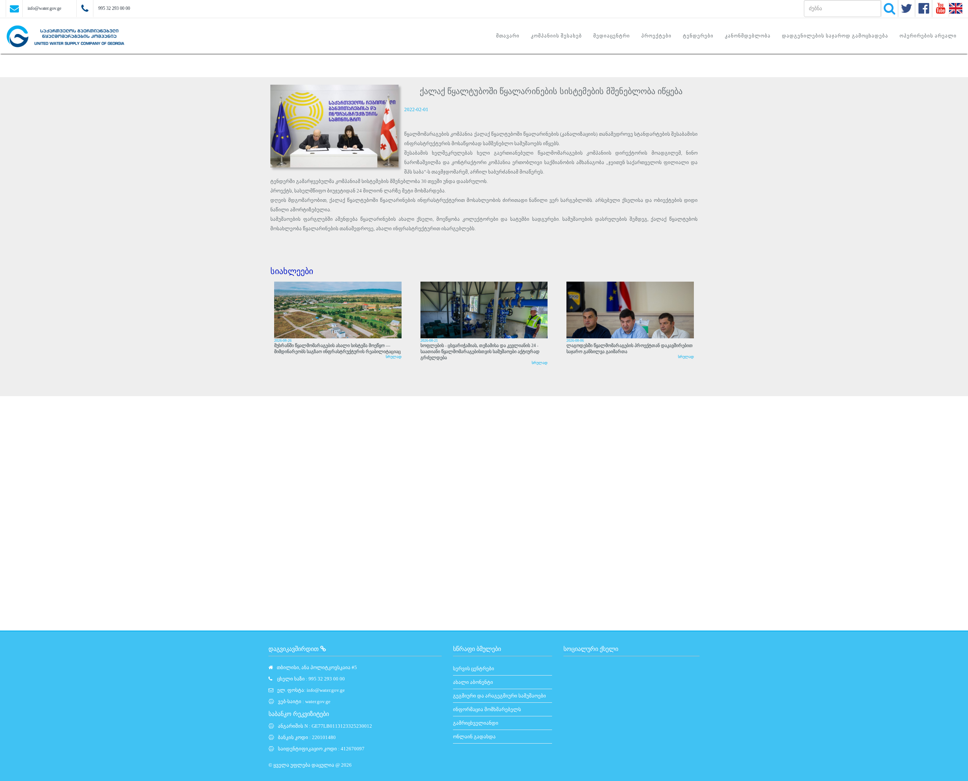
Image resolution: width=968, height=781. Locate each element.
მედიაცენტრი (611, 36)
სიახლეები (291, 271)
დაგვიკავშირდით (294, 649)
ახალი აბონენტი (473, 682)
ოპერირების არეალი (928, 36)
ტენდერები (698, 36)
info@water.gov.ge (44, 8)
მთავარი (508, 36)
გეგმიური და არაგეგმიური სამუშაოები (499, 696)
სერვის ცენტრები (473, 668)
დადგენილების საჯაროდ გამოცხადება (835, 36)
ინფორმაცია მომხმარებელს (487, 709)
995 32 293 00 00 (114, 8)
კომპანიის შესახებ (556, 36)
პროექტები (656, 36)
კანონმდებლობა (748, 36)
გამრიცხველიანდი (475, 723)
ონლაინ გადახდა (474, 736)
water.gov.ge (317, 701)
